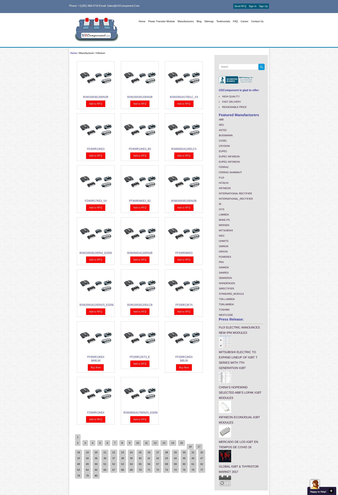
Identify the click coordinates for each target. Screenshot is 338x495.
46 (193, 458)
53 (122, 464)
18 (78, 452)
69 (131, 469)
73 (166, 469)
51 (105, 464)
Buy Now (96, 367)
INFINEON (225, 188)
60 (184, 464)
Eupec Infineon (229, 156)
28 (166, 452)
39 (131, 458)
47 (201, 458)
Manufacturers (186, 21)
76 (193, 469)
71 (149, 469)
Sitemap (209, 21)
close (331, 491)
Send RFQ (240, 6)
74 (175, 469)
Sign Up (263, 6)
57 (157, 464)
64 (87, 469)
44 (175, 458)
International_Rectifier (236, 198)
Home (142, 21)
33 (78, 458)
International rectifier (235, 193)
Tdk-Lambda (227, 299)
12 (155, 442)
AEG (221, 124)
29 (175, 452)
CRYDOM (224, 146)
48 (78, 464)
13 (163, 442)
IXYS (221, 209)
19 (87, 452)
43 (166, 458)
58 (166, 464)
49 (87, 464)
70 (140, 469)
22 (113, 452)
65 (96, 469)
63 (78, 469)
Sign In (252, 6)
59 (175, 464)
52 (113, 464)
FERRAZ (224, 167)
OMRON (223, 246)
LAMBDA (224, 214)
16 (190, 446)
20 (96, 452)
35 (96, 458)
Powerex (225, 256)
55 (140, 464)
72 (157, 469)
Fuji (221, 177)
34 (87, 458)
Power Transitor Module (161, 21)
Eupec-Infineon (229, 161)
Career (244, 21)
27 (157, 452)
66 (105, 469)
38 (122, 458)
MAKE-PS (224, 219)
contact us (257, 21)
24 (131, 452)
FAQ (235, 21)
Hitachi (224, 182)
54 (131, 464)
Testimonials (223, 21)
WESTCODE (226, 315)
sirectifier (226, 288)
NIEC (222, 235)
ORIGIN (223, 251)
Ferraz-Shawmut (230, 172)
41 (149, 458)
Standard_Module (231, 293)
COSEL (223, 140)
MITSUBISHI (226, 230)
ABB (221, 119)
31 (193, 452)
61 (193, 464)
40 (140, 458)
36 (105, 458)
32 (201, 452)
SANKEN (224, 267)
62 (201, 464)
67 (113, 469)
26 (149, 452)
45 (184, 458)
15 (181, 442)
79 (87, 475)
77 (201, 469)
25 (140, 452)
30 (184, 452)
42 (157, 458)
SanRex (224, 272)
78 (78, 475)
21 (105, 452)
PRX (221, 262)
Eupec (223, 151)
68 (122, 469)
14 (172, 442)
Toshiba (224, 309)
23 (122, 452)
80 (96, 475)
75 (184, 469)
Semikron (225, 278)
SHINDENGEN (227, 283)
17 (199, 446)
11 (146, 442)
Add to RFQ (95, 103)
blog (199, 21)
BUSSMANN (226, 135)
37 (113, 458)
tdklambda (226, 304)
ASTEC (223, 130)
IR (220, 204)
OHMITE (224, 241)
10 (137, 442)
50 (96, 464)
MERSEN (224, 225)
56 (149, 464)
